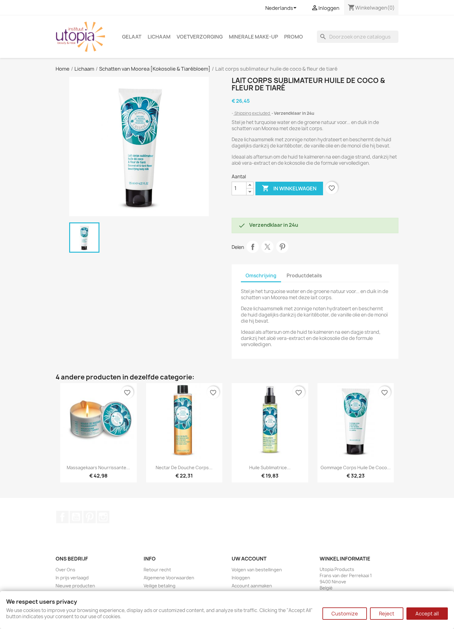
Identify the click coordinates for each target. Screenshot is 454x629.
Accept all (427, 613)
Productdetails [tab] (304, 275)
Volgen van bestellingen (257, 570)
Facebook (62, 517)
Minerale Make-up (253, 36)
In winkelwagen (289, 188)
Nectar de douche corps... (184, 467)
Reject (386, 613)
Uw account (249, 558)
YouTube (76, 517)
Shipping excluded (252, 113)
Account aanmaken (252, 586)
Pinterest (282, 247)
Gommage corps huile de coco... (356, 467)
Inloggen (241, 578)
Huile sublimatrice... (270, 467)
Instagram (103, 517)
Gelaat (131, 36)
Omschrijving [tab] (261, 275)
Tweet (267, 247)
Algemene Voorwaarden (169, 578)
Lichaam (159, 36)
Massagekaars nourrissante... (98, 467)
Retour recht (157, 570)
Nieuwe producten (75, 586)
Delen (252, 247)
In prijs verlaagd (72, 578)
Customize (344, 613)
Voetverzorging (200, 36)
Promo (293, 36)
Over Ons (65, 570)
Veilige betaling (159, 586)
